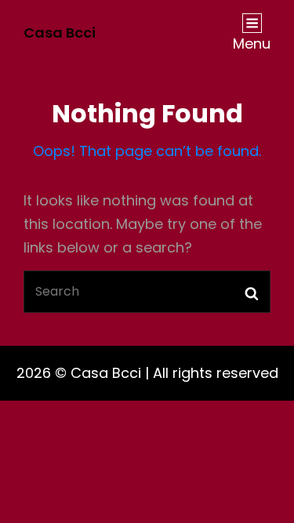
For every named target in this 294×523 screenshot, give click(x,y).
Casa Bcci (60, 32)
